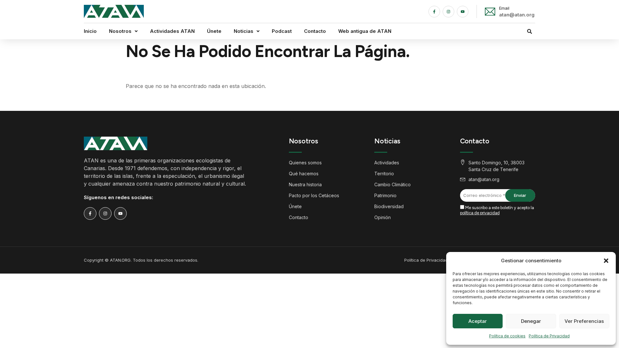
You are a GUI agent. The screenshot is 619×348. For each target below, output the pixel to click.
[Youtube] (462, 11)
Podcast (282, 31)
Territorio (384, 173)
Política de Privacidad (549, 336)
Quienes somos (305, 162)
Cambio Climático (392, 184)
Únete (214, 31)
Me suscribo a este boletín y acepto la (497, 210)
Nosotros (120, 31)
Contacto (315, 31)
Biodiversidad (389, 206)
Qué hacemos (304, 173)
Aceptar (477, 321)
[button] (606, 260)
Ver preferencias (584, 321)
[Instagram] (448, 11)
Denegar (531, 321)
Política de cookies (507, 336)
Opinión (382, 217)
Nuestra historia (305, 184)
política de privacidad (480, 212)
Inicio (90, 31)
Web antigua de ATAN (364, 31)
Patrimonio (385, 195)
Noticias (243, 31)
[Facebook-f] (434, 11)
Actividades (386, 162)
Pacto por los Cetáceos (314, 195)
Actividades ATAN (172, 31)
